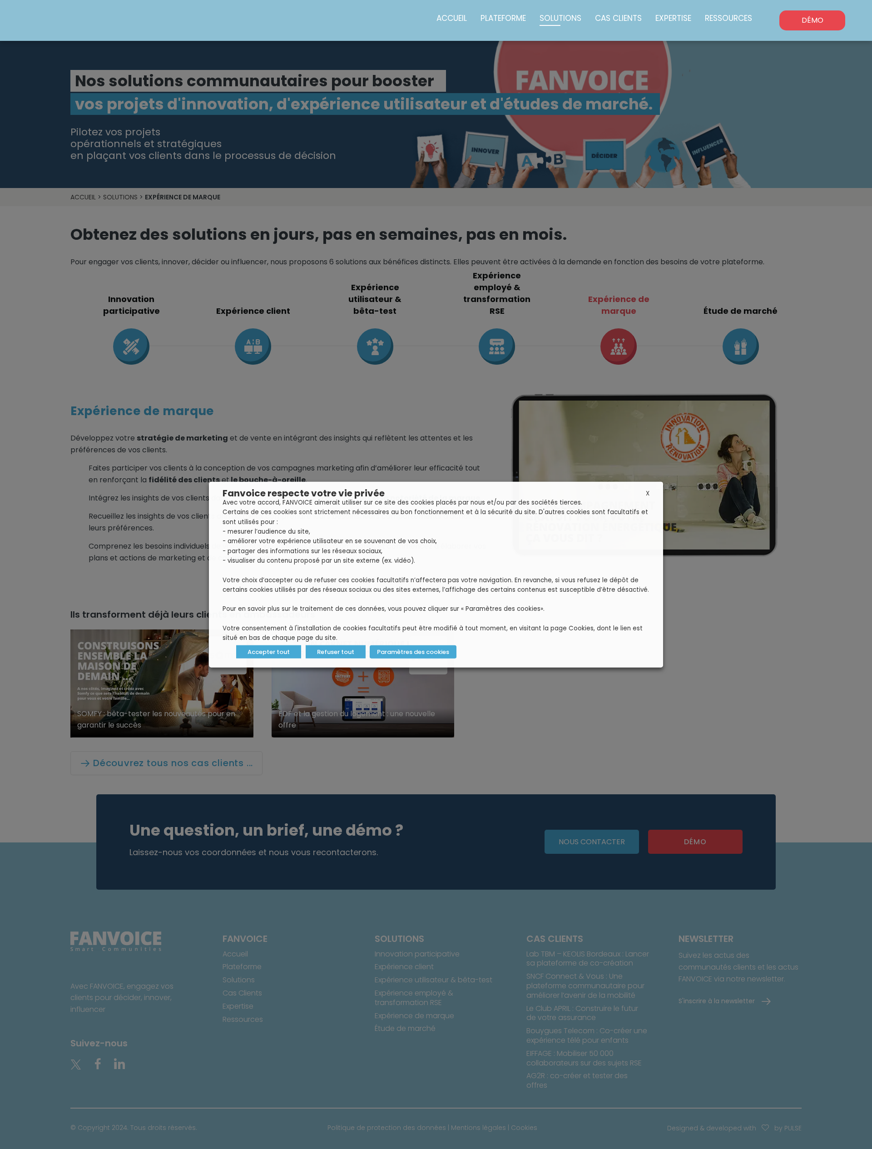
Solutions (560, 18)
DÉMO (812, 20)
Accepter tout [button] (269, 651)
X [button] (647, 493)
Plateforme (503, 18)
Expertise (673, 18)
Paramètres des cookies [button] (413, 651)
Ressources (728, 18)
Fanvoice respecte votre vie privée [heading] (304, 493)
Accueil (451, 18)
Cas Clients (618, 18)
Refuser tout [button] (335, 651)
